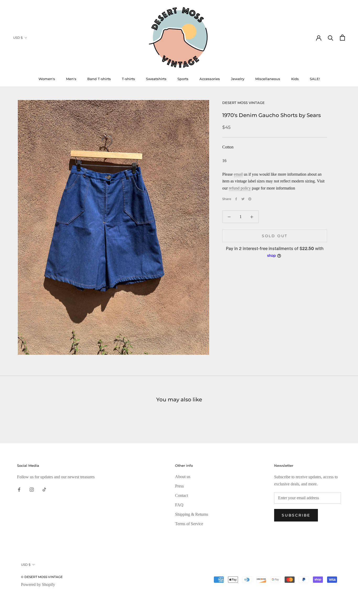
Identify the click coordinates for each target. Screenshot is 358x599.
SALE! (315, 79)
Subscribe (296, 515)
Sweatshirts (156, 79)
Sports (182, 79)
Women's (47, 79)
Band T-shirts (99, 79)
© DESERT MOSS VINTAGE (42, 577)
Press (179, 486)
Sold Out (275, 236)
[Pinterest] (249, 199)
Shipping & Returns (191, 514)
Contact (181, 495)
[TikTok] (44, 489)
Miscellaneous (267, 79)
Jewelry (237, 79)
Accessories (209, 79)
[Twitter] (243, 199)
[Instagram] (32, 489)
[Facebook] (236, 199)
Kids (295, 79)
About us (182, 476)
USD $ (18, 38)
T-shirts (128, 79)
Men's (71, 79)
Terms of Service (189, 524)
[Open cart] (342, 38)
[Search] (330, 37)
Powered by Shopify (38, 584)
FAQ (179, 505)
